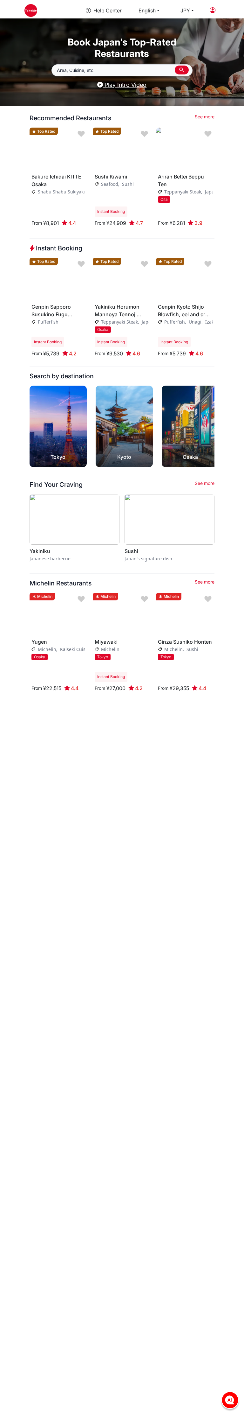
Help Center (107, 10)
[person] (213, 10)
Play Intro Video (124, 84)
